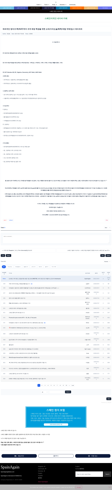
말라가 (46, 266)
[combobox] (89, 474)
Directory (40, 471)
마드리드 (10, 266)
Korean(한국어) (79, 469)
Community (72, 4)
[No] (109, 487)
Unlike (11, 220)
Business (62, 4)
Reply (8, 255)
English (40, 473)
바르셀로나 (18, 266)
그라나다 (33, 266)
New (109, 398)
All (4, 266)
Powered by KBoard (106, 402)
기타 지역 (54, 266)
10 (66, 385)
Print (107, 220)
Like (5, 220)
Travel (46, 4)
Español (40, 475)
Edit (103, 255)
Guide (38, 4)
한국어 (40, 478)
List (3, 255)
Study (53, 4)
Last (73, 385)
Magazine (41, 466)
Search (68, 392)
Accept (79, 487)
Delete (108, 255)
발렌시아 (26, 266)
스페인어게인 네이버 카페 (56, 18)
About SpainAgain (43, 481)
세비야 (40, 266)
